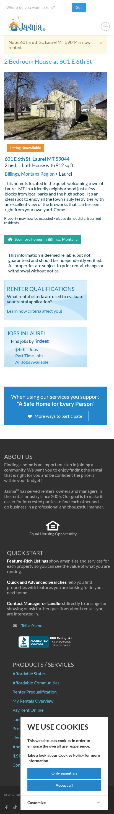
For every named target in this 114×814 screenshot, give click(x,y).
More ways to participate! (59, 416)
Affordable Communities (35, 682)
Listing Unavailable (25, 148)
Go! (79, 7)
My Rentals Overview (32, 700)
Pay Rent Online (27, 710)
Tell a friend (32, 625)
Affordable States (29, 673)
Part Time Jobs (29, 355)
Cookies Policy (71, 755)
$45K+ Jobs (26, 349)
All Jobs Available (31, 362)
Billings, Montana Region (30, 174)
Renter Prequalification (34, 691)
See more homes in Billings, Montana (45, 239)
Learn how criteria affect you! (34, 311)
